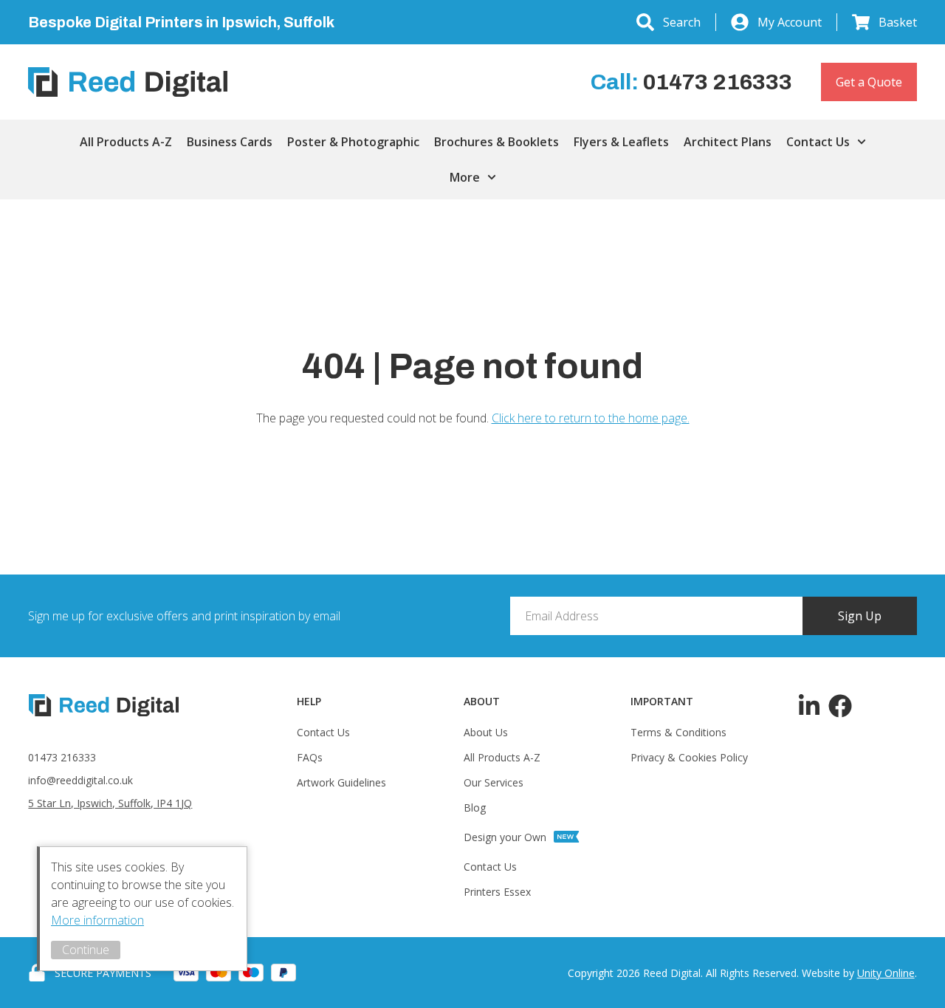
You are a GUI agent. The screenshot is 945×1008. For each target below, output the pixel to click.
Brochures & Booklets (496, 142)
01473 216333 (62, 757)
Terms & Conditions (678, 732)
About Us (486, 732)
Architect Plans (728, 142)
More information (97, 920)
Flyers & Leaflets (621, 142)
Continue (85, 950)
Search (682, 22)
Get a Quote (869, 82)
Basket (898, 22)
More (465, 177)
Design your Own (505, 837)
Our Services (493, 782)
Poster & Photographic (353, 142)
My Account (789, 22)
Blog (475, 807)
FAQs (310, 757)
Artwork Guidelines (341, 782)
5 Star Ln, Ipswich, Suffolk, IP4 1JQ (110, 803)
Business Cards (229, 142)
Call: (691, 82)
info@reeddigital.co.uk (80, 780)
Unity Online (886, 973)
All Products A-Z (126, 142)
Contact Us (818, 142)
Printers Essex (497, 892)
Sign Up (860, 616)
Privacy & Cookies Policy (689, 757)
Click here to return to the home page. (591, 418)
